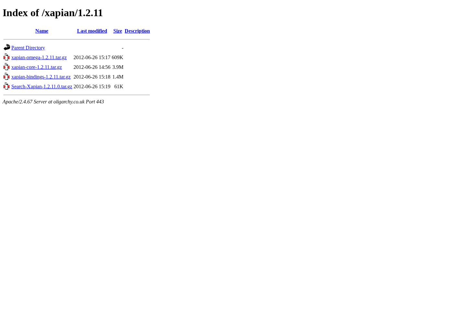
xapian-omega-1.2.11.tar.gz (39, 57)
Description (137, 31)
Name (41, 31)
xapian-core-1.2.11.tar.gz (36, 67)
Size (117, 31)
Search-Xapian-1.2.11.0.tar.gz (41, 86)
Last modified (92, 31)
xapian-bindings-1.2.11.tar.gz (41, 77)
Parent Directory (28, 47)
